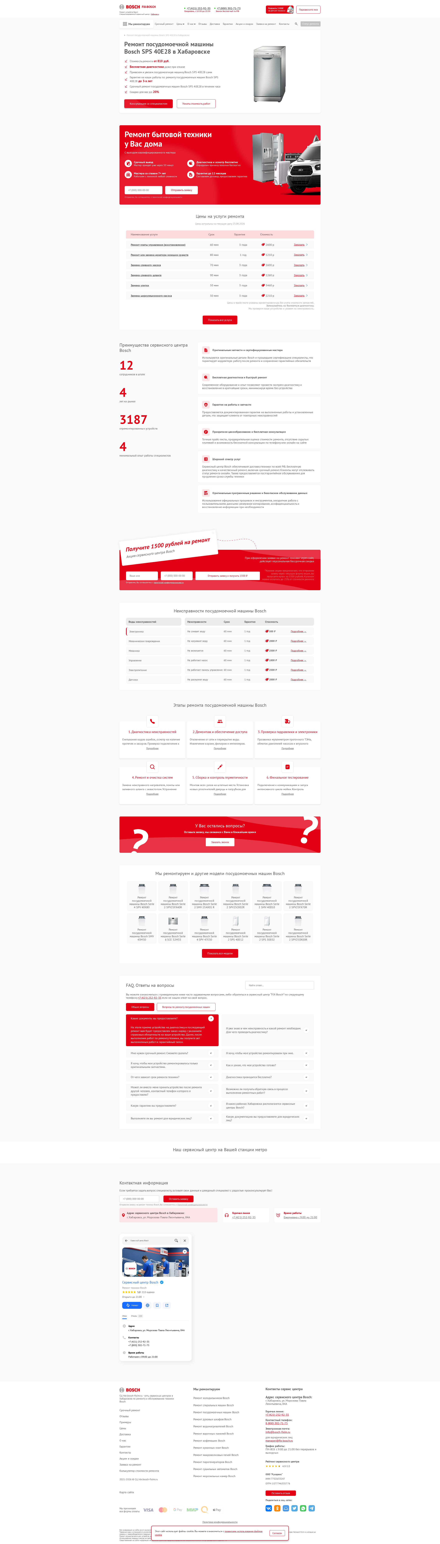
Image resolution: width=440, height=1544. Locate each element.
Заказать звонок (220, 842)
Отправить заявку (181, 190)
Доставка (215, 24)
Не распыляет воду (197, 679)
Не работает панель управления (205, 669)
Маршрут (134, 1305)
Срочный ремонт (164, 24)
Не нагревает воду (197, 641)
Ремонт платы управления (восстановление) (158, 244)
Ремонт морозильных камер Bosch (214, 1476)
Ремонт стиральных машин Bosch (213, 1405)
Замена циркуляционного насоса (151, 295)
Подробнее (152, 748)
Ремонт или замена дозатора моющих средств (159, 255)
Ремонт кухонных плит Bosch (211, 1447)
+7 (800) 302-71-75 (229, 8)
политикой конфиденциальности (169, 582)
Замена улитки (140, 285)
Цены (179, 24)
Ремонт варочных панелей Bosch (213, 1433)
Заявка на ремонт (266, 24)
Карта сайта (126, 1492)
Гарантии (228, 24)
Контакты (284, 24)
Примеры (125, 1422)
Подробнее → (298, 631)
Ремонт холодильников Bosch (211, 1398)
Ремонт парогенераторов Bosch (212, 1462)
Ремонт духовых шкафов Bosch (212, 1419)
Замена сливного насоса (146, 265)
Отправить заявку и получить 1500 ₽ (228, 575)
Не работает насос (197, 660)
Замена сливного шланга (146, 275)
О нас (191, 24)
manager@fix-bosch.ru (279, 1440)
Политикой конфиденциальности (192, 1204)
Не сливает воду (196, 631)
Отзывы (203, 24)
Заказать (299, 244)
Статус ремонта (310, 23)
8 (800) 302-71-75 (277, 1423)
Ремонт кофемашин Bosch (209, 1440)
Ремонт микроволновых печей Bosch (216, 1455)
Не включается (195, 650)
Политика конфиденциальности (220, 1522)
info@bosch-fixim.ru (278, 1432)
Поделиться (269, 1508)
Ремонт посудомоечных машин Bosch (216, 1412)
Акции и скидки (244, 24)
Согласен (277, 1533)
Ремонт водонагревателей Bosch (213, 1426)
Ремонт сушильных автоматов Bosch (215, 1469)
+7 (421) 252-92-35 (199, 8)
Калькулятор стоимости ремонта (139, 1470)
